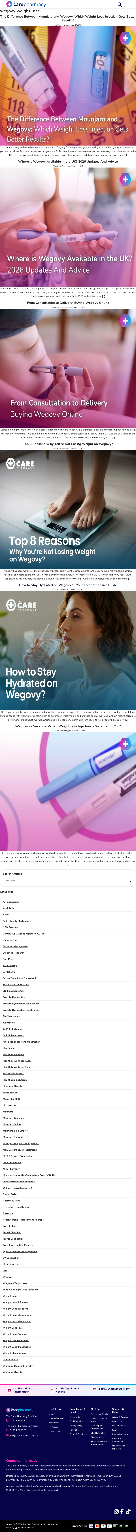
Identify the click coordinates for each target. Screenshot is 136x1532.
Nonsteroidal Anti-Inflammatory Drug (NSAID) (29, 1175)
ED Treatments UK (13, 991)
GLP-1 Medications (13, 1029)
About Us (52, 1414)
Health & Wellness (13, 1054)
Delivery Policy (119, 1425)
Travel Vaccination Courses (18, 1245)
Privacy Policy (76, 1425)
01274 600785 (17, 1430)
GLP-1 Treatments (13, 1035)
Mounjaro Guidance (13, 1118)
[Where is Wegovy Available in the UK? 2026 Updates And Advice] (68, 227)
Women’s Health (12, 1372)
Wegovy (7, 1277)
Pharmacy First (11, 1200)
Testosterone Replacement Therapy (23, 1219)
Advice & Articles (120, 1417)
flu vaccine (9, 1022)
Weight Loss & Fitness (15, 1302)
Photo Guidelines (120, 1434)
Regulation (75, 1430)
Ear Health (9, 971)
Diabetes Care (11, 940)
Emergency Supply (99, 1414)
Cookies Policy (76, 1421)
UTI (5, 1270)
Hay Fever (8, 1048)
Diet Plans (8, 959)
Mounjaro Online (12, 1124)
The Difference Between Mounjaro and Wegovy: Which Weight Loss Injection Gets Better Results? (68, 18)
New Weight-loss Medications (20, 1149)
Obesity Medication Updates (19, 1181)
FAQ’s (115, 1430)
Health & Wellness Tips (16, 1067)
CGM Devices (10, 927)
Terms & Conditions (78, 1434)
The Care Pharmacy (62, 25)
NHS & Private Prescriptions (18, 1156)
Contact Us (117, 1421)
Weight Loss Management (17, 1315)
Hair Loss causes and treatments (21, 1041)
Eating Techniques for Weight (19, 978)
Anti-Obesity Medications (17, 921)
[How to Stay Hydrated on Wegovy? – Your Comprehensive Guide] (68, 650)
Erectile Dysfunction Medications (21, 1003)
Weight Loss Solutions (15, 1334)
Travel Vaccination (13, 1238)
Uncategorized (11, 1264)
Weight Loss (10, 1296)
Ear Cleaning (10, 965)
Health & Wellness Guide (17, 1060)
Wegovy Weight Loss (15, 1283)
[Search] (120, 4)
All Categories (11, 902)
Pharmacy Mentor (26, 1527)
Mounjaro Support (13, 1137)
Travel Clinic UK (12, 1232)
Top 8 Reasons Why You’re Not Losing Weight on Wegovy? (68, 444)
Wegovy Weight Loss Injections (20, 1289)
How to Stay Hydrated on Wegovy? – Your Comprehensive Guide (68, 585)
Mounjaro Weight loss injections (21, 1143)
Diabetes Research (13, 952)
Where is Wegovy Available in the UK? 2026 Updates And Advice (68, 161)
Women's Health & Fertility (18, 1366)
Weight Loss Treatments (17, 1346)
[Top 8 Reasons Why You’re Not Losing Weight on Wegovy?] (68, 509)
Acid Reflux (9, 908)
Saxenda (8, 1213)
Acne (6, 914)
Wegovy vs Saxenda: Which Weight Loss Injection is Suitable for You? (68, 726)
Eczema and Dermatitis (16, 984)
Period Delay (10, 1194)
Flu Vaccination (11, 1016)
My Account (53, 1427)
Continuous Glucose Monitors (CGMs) (24, 933)
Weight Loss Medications (17, 1321)
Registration (54, 1422)
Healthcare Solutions (15, 1079)
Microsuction (10, 1105)
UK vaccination (11, 1257)
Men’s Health (10, 1092)
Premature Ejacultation (16, 1207)
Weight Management (15, 1353)
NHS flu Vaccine (12, 1162)
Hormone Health (12, 1086)
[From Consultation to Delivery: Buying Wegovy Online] (68, 368)
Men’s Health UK (12, 1099)
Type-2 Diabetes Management (20, 1251)
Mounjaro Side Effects (15, 1130)
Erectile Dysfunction (14, 997)
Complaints (75, 1417)
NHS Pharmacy (11, 1168)
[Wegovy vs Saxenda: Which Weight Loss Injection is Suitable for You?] (68, 791)
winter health (10, 1359)
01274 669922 (17, 1420)
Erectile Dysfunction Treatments (21, 1010)
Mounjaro (8, 1111)
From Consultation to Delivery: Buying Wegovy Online (68, 303)
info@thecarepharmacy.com (24, 1435)
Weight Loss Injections (15, 1308)
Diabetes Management (15, 946)
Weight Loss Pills (13, 1327)
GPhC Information (56, 1418)
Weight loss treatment (16, 1340)
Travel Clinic (10, 1226)
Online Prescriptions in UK (17, 1188)
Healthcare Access (13, 1073)
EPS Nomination (98, 1433)
